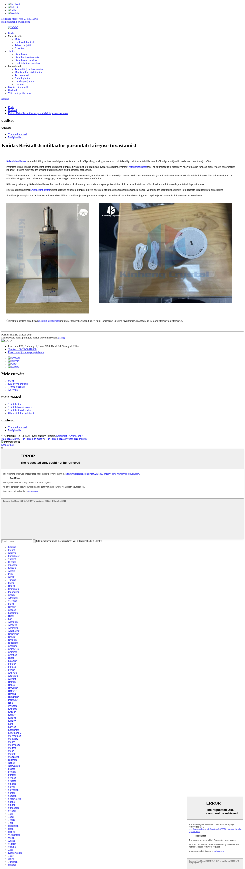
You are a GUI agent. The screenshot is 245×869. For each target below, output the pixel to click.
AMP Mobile (76, 435)
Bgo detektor (66, 438)
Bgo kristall (52, 438)
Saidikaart (61, 435)
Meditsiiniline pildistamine (28, 72)
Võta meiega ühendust (20, 93)
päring (61, 337)
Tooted (11, 51)
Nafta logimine (22, 78)
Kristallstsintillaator (16, 161)
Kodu (11, 33)
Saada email (7, 444)
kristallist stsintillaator (49, 320)
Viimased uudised (17, 134)
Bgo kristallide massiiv (32, 438)
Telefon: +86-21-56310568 (22, 349)
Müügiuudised (15, 137)
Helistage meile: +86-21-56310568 (19, 18)
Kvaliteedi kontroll (24, 42)
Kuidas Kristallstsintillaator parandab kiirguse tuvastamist (38, 113)
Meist (17, 39)
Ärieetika (19, 48)
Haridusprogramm (24, 81)
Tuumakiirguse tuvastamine (29, 69)
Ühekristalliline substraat (27, 63)
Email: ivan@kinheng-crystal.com (26, 352)
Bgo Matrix (13, 438)
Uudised (12, 90)
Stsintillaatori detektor (26, 60)
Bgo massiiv (80, 438)
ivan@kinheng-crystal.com (15, 21)
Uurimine (20, 84)
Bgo (3, 438)
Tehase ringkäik (23, 45)
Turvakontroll (22, 75)
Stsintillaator (21, 54)
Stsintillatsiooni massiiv (27, 57)
